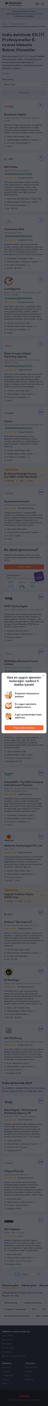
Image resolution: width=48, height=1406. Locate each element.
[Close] (43, 676)
